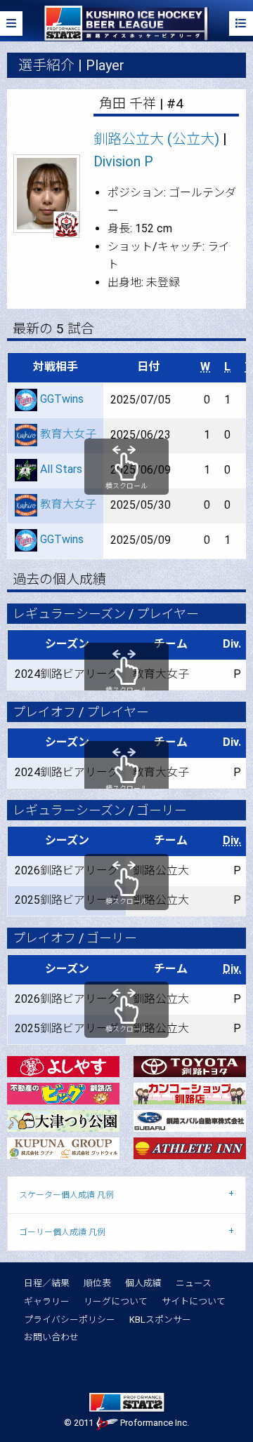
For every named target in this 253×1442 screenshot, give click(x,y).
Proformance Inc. (153, 1422)
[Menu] (11, 23)
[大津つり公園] (63, 1120)
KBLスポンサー (160, 1319)
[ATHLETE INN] (190, 1147)
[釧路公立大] (66, 224)
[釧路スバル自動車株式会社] (190, 1120)
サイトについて (194, 1301)
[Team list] (241, 23)
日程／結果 (47, 1283)
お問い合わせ (51, 1337)
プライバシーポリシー (69, 1319)
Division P (123, 161)
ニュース (194, 1283)
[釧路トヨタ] (190, 1065)
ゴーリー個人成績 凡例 (62, 1232)
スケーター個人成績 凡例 (66, 1195)
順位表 (97, 1283)
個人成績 (143, 1283)
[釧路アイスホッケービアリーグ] (126, 22)
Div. (232, 840)
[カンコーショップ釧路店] (190, 1093)
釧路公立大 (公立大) (156, 139)
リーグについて (116, 1301)
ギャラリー (47, 1301)
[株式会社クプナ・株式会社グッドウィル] (63, 1147)
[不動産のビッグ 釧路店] (63, 1093)
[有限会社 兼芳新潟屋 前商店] (63, 1065)
